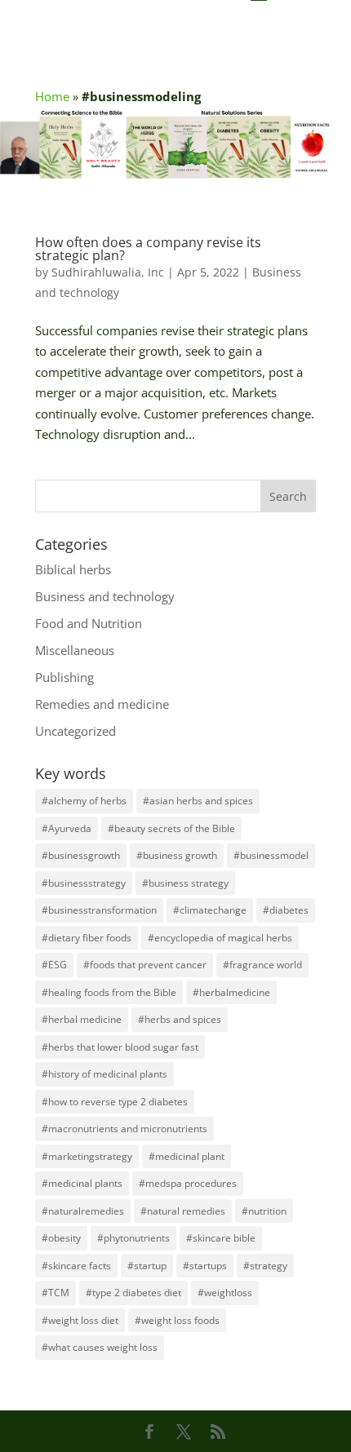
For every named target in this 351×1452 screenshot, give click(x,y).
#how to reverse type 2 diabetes (115, 1102)
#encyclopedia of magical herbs (220, 938)
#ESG (54, 965)
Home (52, 96)
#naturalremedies (83, 1211)
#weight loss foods (177, 1320)
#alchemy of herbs (84, 801)
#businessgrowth (81, 855)
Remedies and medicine (102, 704)
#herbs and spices (179, 1019)
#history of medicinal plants (104, 1074)
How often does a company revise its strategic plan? (148, 248)
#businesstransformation (99, 910)
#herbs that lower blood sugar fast (120, 1047)
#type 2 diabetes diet (133, 1292)
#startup (147, 1266)
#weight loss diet (80, 1320)
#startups (205, 1266)
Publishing (64, 677)
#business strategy (185, 883)
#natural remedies (182, 1211)
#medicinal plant (186, 1156)
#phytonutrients (133, 1238)
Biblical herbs (73, 569)
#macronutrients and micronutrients (124, 1128)
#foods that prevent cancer (145, 965)
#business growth (176, 855)
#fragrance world (262, 965)
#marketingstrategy (87, 1156)
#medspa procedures (188, 1183)
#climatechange (210, 910)
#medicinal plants (82, 1183)
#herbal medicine (82, 1019)
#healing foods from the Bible (109, 992)
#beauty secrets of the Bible (171, 828)
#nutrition (264, 1211)
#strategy (265, 1266)
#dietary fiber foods (86, 938)
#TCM (55, 1292)
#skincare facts (76, 1266)
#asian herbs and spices (198, 801)
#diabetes (286, 910)
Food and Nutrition (88, 623)
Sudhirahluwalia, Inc (107, 272)
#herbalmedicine (231, 992)
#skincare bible (220, 1238)
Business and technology (105, 596)
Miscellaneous (74, 650)
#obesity (61, 1238)
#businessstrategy (84, 883)
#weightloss (225, 1292)
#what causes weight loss (100, 1347)
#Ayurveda (66, 828)
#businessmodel (271, 855)
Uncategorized (75, 731)
